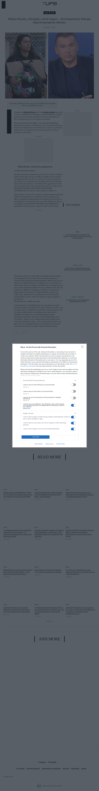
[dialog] (49, 396)
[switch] (73, 384)
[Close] (83, 347)
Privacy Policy (60, 444)
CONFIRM (35, 437)
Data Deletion (38, 444)
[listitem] (49, 380)
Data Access (49, 444)
